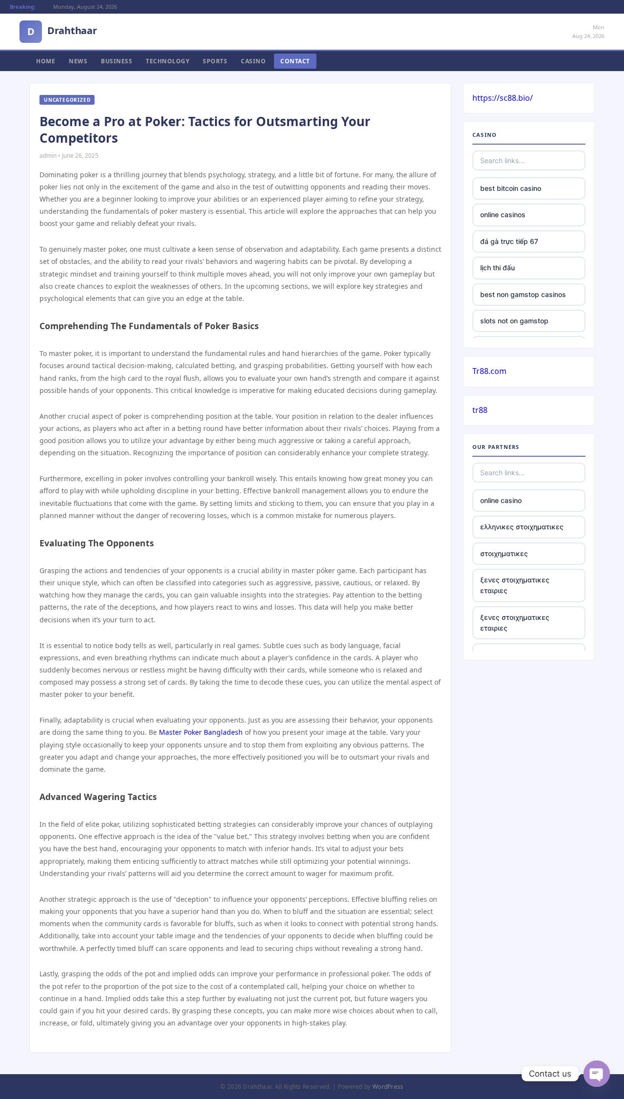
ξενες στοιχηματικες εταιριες (514, 585)
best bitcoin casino (510, 188)
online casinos (503, 214)
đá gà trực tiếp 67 (509, 241)
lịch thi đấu (497, 267)
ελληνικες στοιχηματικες (522, 526)
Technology (167, 61)
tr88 (480, 410)
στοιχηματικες (504, 553)
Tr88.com (489, 371)
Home (45, 61)
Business (116, 61)
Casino (253, 61)
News (78, 61)
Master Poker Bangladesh (201, 732)
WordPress (388, 1086)
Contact (295, 61)
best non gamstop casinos (523, 294)
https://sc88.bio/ (502, 98)
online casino (501, 500)
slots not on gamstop (514, 321)
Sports (215, 61)
